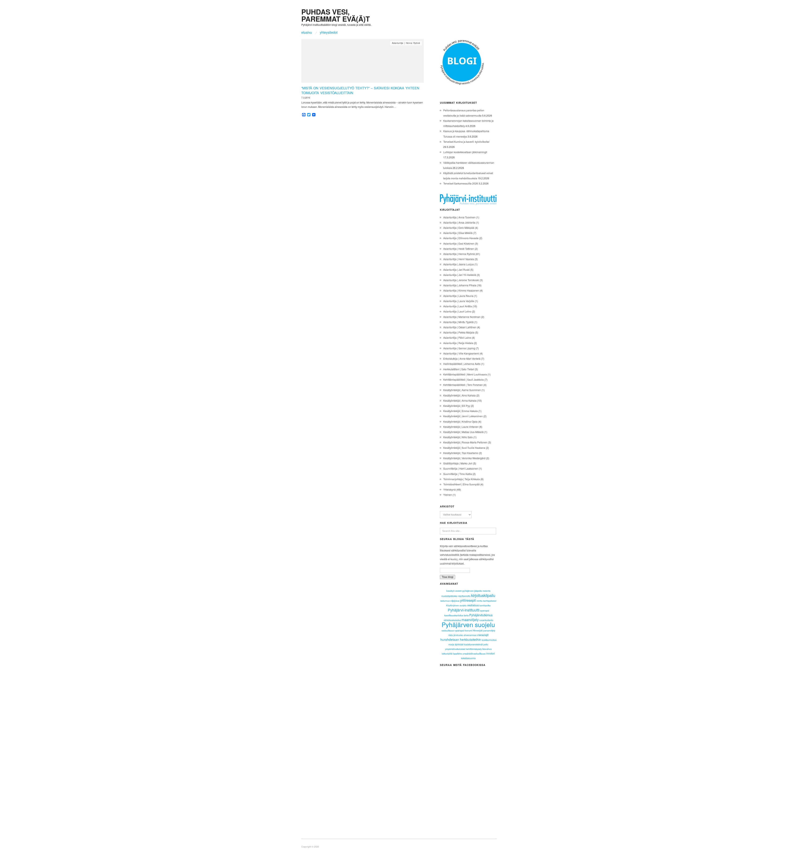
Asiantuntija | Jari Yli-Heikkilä (459, 275)
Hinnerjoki (478, 630)
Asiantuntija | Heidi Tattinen (458, 248)
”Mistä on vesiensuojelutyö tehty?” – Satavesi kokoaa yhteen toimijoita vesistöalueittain (360, 90)
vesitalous (473, 605)
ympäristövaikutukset (455, 649)
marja (451, 644)
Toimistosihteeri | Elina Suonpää (461, 484)
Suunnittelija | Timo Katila (457, 474)
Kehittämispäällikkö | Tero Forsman (463, 384)
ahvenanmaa (470, 635)
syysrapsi (484, 610)
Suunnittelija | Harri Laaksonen (460, 468)
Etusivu (306, 32)
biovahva (486, 649)
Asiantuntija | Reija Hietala (458, 343)
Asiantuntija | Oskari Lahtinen (459, 327)
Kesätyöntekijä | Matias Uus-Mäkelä (463, 432)
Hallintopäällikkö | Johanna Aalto (461, 363)
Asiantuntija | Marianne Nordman (461, 317)
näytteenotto (464, 596)
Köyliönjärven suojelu (456, 605)
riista (450, 635)
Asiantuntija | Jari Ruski (456, 269)
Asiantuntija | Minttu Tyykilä (458, 322)
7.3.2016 (305, 97)
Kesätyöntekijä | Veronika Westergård (464, 458)
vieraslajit (483, 635)
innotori (490, 653)
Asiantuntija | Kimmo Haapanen (461, 290)
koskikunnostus (489, 639)
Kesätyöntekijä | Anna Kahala (460, 400)
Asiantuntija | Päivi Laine (457, 337)
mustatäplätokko (449, 596)
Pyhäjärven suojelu (468, 624)
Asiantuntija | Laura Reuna (458, 296)
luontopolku (485, 605)
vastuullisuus (448, 630)
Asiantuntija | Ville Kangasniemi (461, 353)
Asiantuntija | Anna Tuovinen (459, 217)
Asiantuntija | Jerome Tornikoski (461, 280)
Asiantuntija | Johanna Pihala (459, 285)
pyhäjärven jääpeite (472, 590)
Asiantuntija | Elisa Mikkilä (458, 233)
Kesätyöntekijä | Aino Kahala (459, 395)
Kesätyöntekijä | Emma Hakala (460, 411)
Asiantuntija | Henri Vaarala (458, 259)
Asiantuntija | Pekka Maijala (458, 332)
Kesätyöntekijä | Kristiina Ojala (460, 421)
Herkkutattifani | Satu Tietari (458, 369)
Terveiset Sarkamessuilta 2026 (460, 183)
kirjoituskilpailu (483, 595)
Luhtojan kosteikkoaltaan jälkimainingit (465, 152)
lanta (466, 615)
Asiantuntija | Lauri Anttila (457, 306)
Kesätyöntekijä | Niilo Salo (458, 437)
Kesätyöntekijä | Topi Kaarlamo (460, 453)
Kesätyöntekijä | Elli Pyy (456, 405)
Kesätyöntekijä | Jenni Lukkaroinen (463, 416)
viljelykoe (454, 600)
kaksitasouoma (468, 658)
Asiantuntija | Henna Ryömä (406, 43)
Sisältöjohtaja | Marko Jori (457, 463)
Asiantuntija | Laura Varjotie (458, 301)
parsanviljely (489, 630)
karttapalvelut (489, 600)
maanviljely (470, 619)
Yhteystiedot (328, 32)
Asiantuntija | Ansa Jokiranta (459, 222)
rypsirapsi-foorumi (463, 630)
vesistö (458, 590)
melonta (486, 590)
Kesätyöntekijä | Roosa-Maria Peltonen (465, 442)
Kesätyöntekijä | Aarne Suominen (462, 390)
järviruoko (458, 635)
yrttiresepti (468, 600)
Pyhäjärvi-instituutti (463, 610)
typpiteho (457, 653)
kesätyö (450, 590)
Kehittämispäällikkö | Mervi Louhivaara (465, 374)
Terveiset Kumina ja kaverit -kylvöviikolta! (466, 141)
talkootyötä (447, 653)
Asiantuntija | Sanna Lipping (459, 348)
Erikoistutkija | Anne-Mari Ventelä (461, 358)
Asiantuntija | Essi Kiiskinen (458, 243)
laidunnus (445, 600)
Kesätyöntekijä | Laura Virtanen (461, 426)
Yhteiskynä (449, 489)
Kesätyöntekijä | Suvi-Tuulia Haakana (464, 447)
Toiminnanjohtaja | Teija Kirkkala (461, 479)
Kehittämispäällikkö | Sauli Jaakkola (463, 379)
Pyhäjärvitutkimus (481, 615)
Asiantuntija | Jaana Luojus (458, 264)
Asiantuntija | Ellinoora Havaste (461, 238)
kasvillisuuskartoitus (453, 615)
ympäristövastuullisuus (474, 653)
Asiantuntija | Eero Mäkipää (458, 227)
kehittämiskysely (474, 649)
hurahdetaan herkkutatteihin (460, 639)
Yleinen (447, 494)
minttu (480, 600)
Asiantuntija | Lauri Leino (457, 311)
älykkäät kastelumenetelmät (469, 644)
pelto (485, 644)
